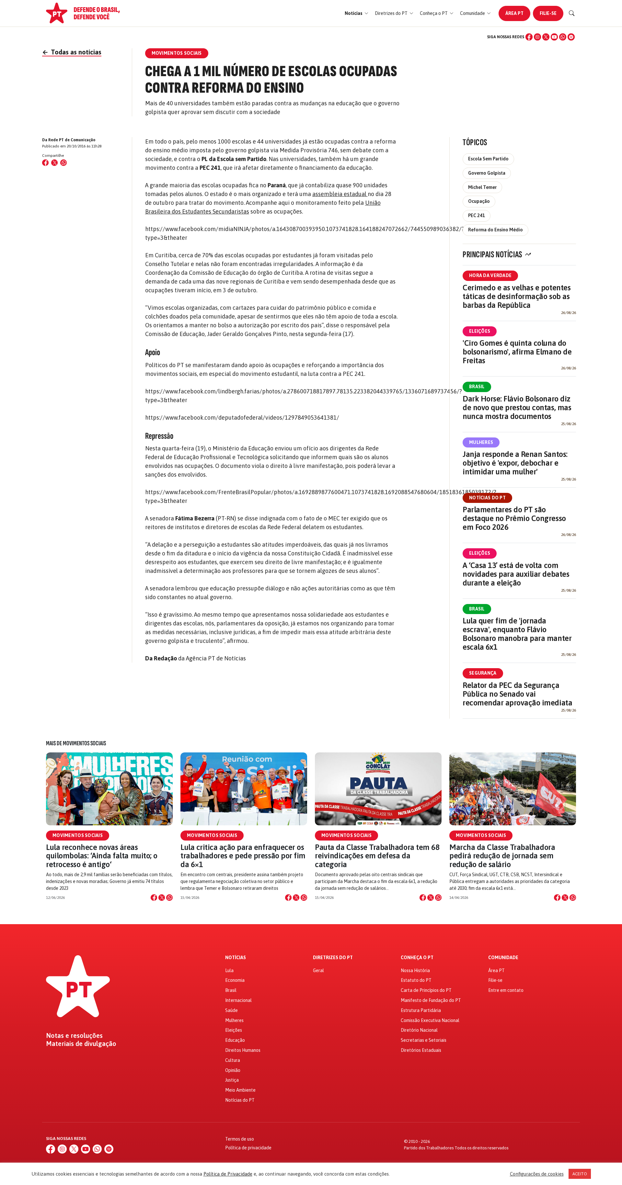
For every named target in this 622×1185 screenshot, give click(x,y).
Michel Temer (482, 187)
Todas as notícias (71, 52)
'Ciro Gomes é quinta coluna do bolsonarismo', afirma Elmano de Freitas (517, 352)
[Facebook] (529, 37)
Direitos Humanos (242, 1050)
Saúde (231, 1010)
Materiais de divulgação (81, 1043)
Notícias (235, 957)
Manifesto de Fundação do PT (431, 1000)
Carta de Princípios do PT (426, 990)
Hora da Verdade (490, 275)
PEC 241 (476, 215)
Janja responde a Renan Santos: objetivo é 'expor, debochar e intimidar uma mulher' (515, 463)
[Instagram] (537, 37)
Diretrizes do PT (333, 957)
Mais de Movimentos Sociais (76, 743)
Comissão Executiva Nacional (430, 1020)
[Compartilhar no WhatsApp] (63, 162)
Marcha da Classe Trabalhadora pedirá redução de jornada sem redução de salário (502, 856)
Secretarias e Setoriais (423, 1040)
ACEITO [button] (579, 1173)
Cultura (232, 1060)
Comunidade (503, 957)
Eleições (479, 331)
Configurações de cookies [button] (537, 1174)
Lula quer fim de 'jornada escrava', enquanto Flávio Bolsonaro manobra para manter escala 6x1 (517, 633)
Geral (318, 970)
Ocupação (479, 201)
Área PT (514, 13)
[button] (356, 13)
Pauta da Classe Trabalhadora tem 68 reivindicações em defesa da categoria (377, 856)
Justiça (232, 1080)
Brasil (477, 386)
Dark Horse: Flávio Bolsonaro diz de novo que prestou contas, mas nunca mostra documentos (517, 407)
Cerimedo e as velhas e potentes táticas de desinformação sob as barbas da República (516, 296)
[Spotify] (571, 37)
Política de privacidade (248, 1147)
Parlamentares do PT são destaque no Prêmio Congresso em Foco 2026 (514, 518)
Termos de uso (239, 1139)
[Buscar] (572, 13)
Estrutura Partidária (421, 1010)
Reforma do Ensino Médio (495, 229)
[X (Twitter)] (545, 37)
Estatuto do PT (416, 980)
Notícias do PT (487, 497)
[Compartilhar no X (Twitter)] (54, 162)
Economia (235, 980)
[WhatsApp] (562, 37)
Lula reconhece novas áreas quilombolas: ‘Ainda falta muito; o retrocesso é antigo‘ (101, 856)
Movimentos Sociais (77, 835)
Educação (235, 1040)
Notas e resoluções (74, 1035)
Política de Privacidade (227, 1174)
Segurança (483, 673)
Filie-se (548, 13)
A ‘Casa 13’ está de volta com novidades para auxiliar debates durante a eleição (516, 574)
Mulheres (481, 442)
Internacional (238, 1000)
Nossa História (415, 970)
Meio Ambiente (240, 1090)
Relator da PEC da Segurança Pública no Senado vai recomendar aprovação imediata (517, 694)
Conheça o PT (417, 957)
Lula (229, 970)
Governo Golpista (486, 173)
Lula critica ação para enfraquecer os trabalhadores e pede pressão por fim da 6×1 (242, 856)
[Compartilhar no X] (161, 897)
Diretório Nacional (419, 1030)
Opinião (232, 1070)
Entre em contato (506, 990)
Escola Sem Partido (488, 158)
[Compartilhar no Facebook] (45, 162)
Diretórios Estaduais (421, 1050)
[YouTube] (554, 37)
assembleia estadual (340, 194)
